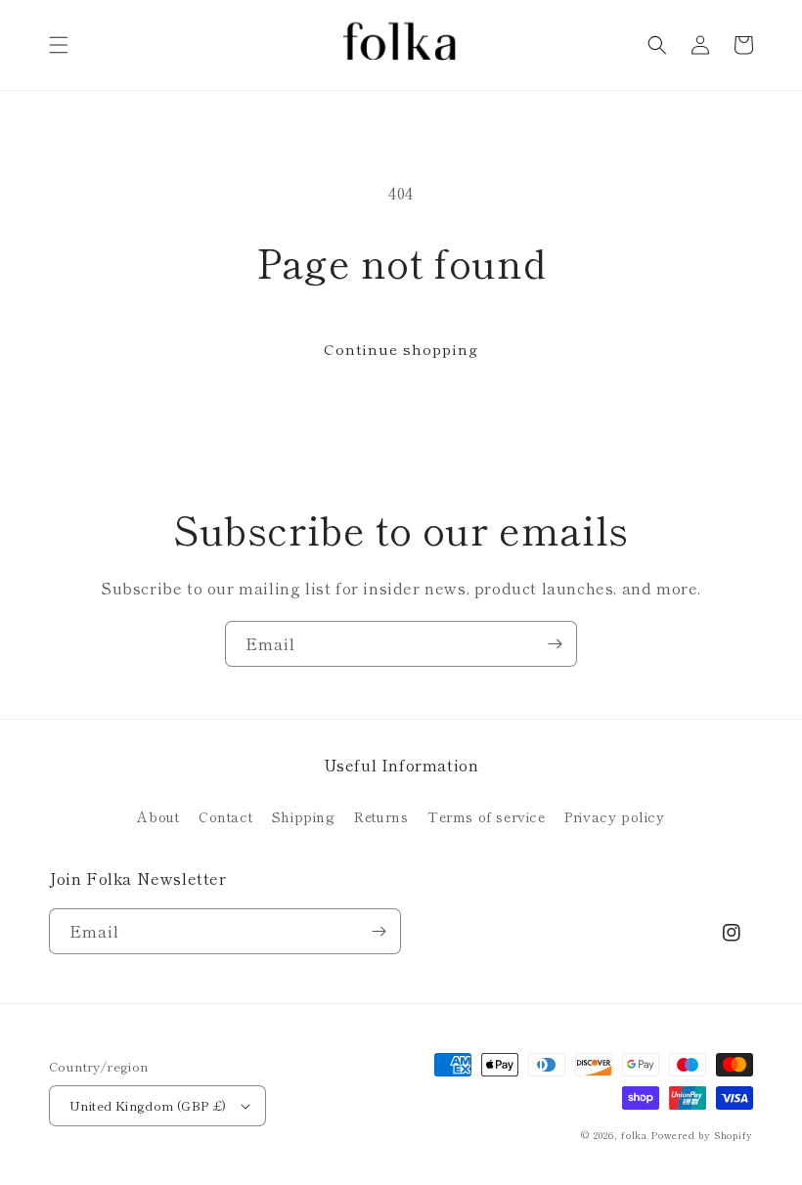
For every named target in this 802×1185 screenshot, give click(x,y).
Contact (225, 816)
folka (634, 1134)
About (158, 816)
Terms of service (486, 816)
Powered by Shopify (701, 1134)
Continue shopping (401, 348)
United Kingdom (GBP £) (148, 1105)
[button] (58, 44)
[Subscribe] (554, 644)
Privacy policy (614, 816)
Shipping (303, 816)
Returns (381, 816)
